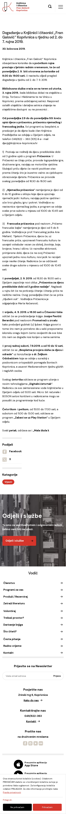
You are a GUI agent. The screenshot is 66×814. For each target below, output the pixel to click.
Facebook (15, 451)
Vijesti (8, 481)
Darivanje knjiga (13, 624)
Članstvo (9, 583)
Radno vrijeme (12, 646)
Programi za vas (13, 589)
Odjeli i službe (15, 541)
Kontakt (8, 652)
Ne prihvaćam (17, 807)
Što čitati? (10, 631)
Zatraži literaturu (14, 603)
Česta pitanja (11, 639)
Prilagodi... (8, 800)
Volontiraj (9, 611)
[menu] (60, 7)
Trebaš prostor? (13, 617)
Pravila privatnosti (12, 792)
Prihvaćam (47, 807)
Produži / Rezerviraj (15, 596)
